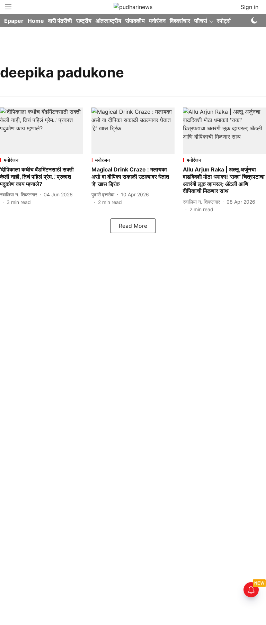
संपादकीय (135, 20)
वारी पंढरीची (60, 20)
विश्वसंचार (180, 20)
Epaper (14, 20)
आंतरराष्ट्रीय (108, 20)
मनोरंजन (157, 20)
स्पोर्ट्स (224, 20)
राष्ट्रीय (83, 20)
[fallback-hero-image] (41, 131)
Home (36, 20)
